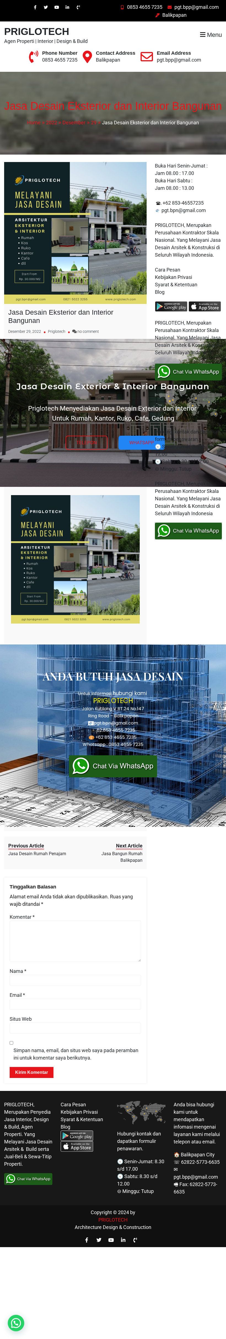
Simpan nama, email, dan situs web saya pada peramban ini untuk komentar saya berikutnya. (76, 1054)
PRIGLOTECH (36, 31)
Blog (160, 292)
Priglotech (56, 331)
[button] (16, 1323)
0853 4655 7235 (144, 7)
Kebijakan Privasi (173, 277)
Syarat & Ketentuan (176, 284)
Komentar (22, 917)
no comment (88, 331)
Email (17, 995)
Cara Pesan (167, 270)
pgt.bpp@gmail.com (196, 7)
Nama (18, 971)
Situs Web (21, 1019)
